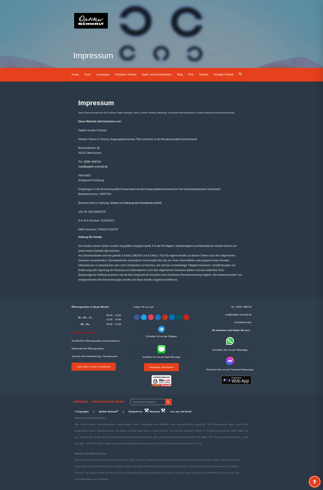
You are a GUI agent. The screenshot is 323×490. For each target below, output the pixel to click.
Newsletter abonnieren (161, 367)
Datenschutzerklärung (108, 401)
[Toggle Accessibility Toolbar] (314, 481)
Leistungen (103, 74)
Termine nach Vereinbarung (86, 356)
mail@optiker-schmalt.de (93, 166)
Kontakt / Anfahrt (223, 74)
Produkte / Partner (125, 74)
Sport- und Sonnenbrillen (157, 74)
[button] (240, 74)
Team (87, 74)
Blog (180, 74)
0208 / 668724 (92, 161)
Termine (203, 74)
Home (75, 74)
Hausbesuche (110, 356)
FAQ (190, 74)
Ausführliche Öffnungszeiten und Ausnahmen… (96, 340)
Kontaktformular (243, 322)
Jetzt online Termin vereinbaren (93, 366)
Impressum (81, 401)
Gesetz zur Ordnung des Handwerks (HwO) (136, 202)
